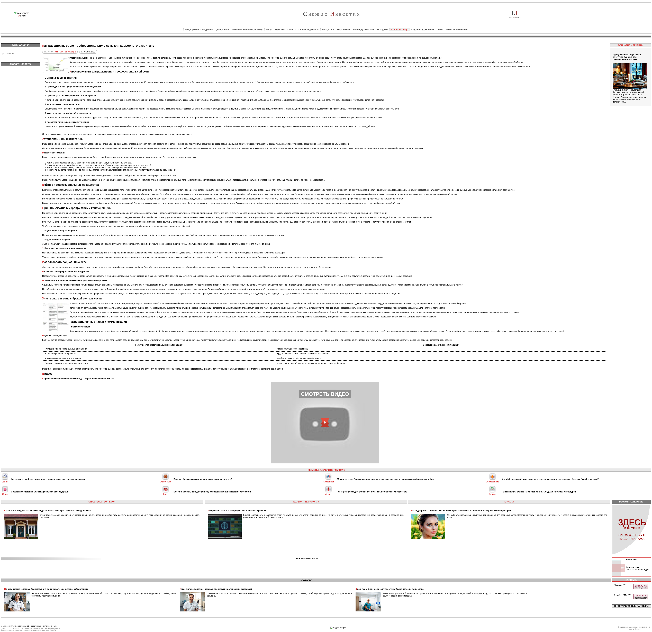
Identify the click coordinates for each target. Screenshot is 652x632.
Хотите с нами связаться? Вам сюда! (637, 568)
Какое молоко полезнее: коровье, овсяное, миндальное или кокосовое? (216, 589)
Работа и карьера (400, 29)
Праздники (382, 29)
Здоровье (280, 29)
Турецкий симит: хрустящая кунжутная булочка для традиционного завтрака (627, 57)
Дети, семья (222, 29)
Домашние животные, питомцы (247, 29)
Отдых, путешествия (363, 29)
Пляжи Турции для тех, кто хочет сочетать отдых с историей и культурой (539, 492)
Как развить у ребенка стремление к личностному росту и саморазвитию (48, 479)
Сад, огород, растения (422, 29)
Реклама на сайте (49, 626)
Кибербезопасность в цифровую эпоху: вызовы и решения (237, 510)
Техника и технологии (456, 29)
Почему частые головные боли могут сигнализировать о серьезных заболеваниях (46, 589)
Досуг (269, 29)
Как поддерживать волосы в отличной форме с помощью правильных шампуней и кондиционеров (461, 510)
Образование (343, 29)
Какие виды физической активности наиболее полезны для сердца (390, 589)
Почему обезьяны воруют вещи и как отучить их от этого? (203, 479)
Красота (291, 29)
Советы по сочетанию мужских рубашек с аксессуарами (39, 492)
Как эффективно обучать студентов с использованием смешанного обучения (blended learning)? (550, 479)
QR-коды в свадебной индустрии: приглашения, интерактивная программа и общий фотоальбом (385, 479)
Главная (10, 53)
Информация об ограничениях (28, 626)
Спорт (440, 29)
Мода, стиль (328, 29)
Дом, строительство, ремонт (199, 29)
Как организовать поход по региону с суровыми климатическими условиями (212, 492)
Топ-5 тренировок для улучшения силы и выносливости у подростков (372, 492)
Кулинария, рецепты (308, 29)
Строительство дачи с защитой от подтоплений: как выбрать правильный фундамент (47, 510)
